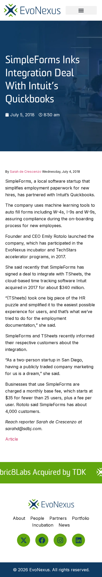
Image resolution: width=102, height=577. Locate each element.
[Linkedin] (78, 540)
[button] (81, 10)
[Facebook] (41, 540)
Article (12, 439)
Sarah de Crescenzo (25, 172)
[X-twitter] (23, 540)
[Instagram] (60, 540)
